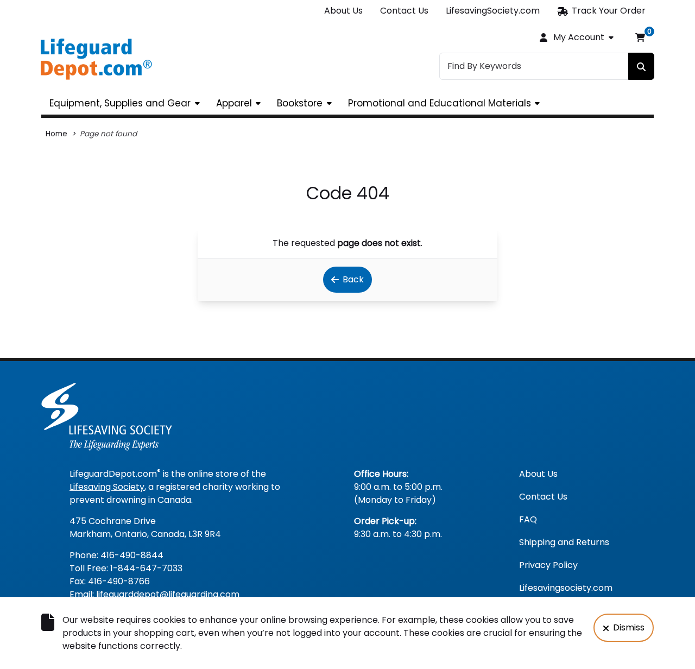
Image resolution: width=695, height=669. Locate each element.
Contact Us (404, 10)
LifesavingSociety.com (493, 10)
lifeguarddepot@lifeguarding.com (167, 594)
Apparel (234, 103)
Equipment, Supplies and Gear (120, 103)
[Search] (641, 66)
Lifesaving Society (107, 487)
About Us (343, 10)
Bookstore (300, 103)
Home (56, 134)
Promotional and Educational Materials (439, 103)
